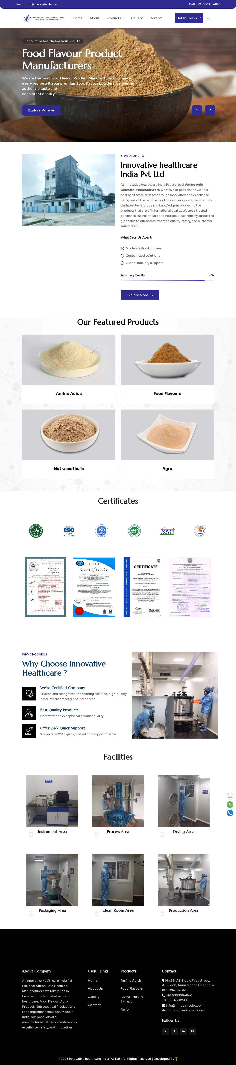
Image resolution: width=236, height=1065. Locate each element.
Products (113, 18)
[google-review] (230, 796)
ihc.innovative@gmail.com (183, 1010)
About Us (95, 989)
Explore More (39, 113)
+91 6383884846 (208, 4)
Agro (167, 468)
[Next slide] (197, 110)
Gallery (137, 18)
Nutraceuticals (69, 468)
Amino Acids (69, 393)
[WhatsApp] (230, 804)
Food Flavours (167, 393)
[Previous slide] (210, 110)
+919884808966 (175, 1000)
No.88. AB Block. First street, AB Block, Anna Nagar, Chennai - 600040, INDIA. (188, 985)
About (94, 18)
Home (78, 18)
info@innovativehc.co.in (43, 4)
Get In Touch (186, 18)
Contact (156, 18)
